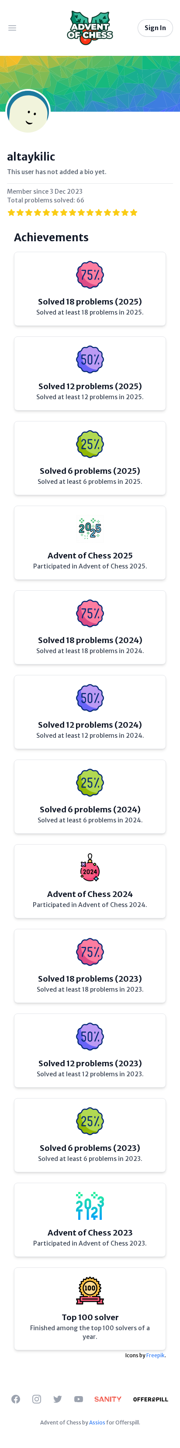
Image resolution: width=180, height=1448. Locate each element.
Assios (97, 1422)
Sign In (155, 28)
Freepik (155, 1355)
